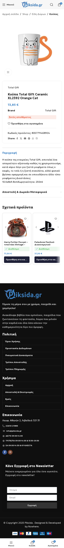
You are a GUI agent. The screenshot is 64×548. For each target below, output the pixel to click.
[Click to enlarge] (8, 72)
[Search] (51, 5)
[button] (17, 259)
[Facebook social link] (17, 138)
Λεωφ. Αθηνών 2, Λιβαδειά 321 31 (21, 420)
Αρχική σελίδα (10, 14)
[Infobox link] (32, 426)
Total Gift (13, 87)
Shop (25, 14)
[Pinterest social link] (29, 138)
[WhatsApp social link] (33, 138)
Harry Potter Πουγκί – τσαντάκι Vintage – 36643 (16, 244)
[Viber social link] (37, 138)
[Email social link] (25, 138)
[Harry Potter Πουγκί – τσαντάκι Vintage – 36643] (17, 227)
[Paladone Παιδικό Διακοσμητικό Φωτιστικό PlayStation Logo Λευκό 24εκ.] (47, 227)
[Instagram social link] (10, 452)
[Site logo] (32, 4)
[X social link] (21, 138)
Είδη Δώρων (39, 14)
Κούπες (53, 14)
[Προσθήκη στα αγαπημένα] (25, 219)
